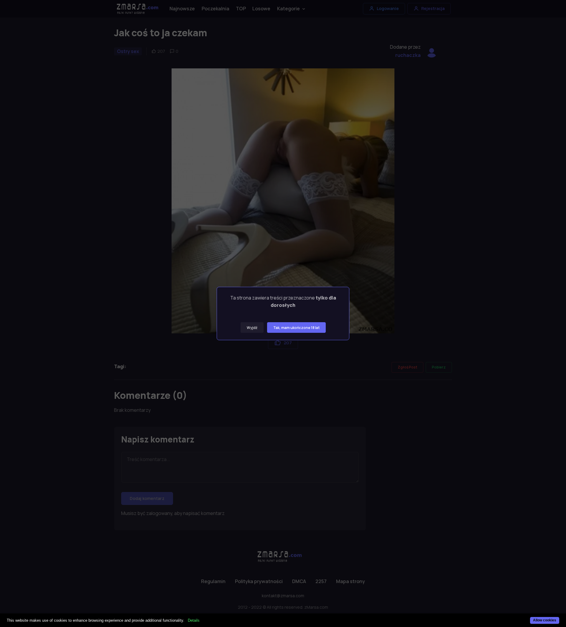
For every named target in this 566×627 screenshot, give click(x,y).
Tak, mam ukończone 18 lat (296, 327)
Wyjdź (252, 327)
